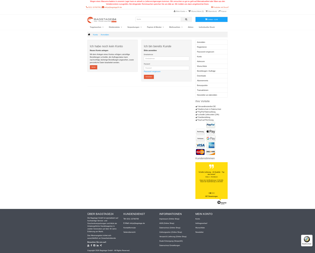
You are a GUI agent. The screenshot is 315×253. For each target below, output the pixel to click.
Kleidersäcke (114, 27)
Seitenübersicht (129, 232)
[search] (186, 19)
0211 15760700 (94, 7)
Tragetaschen (96, 27)
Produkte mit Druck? (221, 7)
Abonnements (202, 80)
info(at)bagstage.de (137, 223)
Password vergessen (205, 52)
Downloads (201, 76)
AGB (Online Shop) (166, 223)
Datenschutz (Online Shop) (169, 228)
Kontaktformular (129, 228)
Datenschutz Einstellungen (169, 245)
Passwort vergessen (152, 71)
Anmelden (105, 35)
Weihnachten (175, 27)
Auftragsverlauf (201, 223)
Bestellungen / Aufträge (206, 71)
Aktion (190, 27)
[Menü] (311, 236)
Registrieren (202, 47)
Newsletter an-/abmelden (207, 95)
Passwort (147, 64)
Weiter (93, 67)
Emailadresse (148, 54)
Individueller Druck (207, 27)
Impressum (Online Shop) (169, 219)
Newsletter (199, 232)
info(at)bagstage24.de (113, 7)
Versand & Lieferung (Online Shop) (173, 236)
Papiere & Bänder (154, 27)
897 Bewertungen (211, 196)
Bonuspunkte (202, 85)
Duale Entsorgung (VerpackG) (171, 241)
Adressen (201, 61)
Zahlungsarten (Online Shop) (170, 232)
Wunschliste (202, 66)
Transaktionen (202, 90)
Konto (95, 35)
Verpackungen (133, 27)
